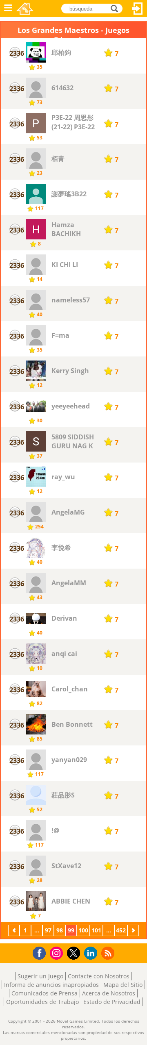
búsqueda (116, 7)
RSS (109, 952)
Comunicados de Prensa (44, 993)
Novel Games (24, 8)
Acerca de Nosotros (108, 993)
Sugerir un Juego (40, 976)
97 (48, 930)
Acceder (137, 8)
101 (96, 930)
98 (59, 930)
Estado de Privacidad (111, 1002)
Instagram (57, 952)
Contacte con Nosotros (98, 976)
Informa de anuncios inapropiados (51, 985)
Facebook (41, 952)
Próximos (134, 930)
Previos (15, 930)
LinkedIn (92, 953)
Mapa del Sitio (123, 985)
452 (121, 930)
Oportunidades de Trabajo (42, 1002)
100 (83, 930)
